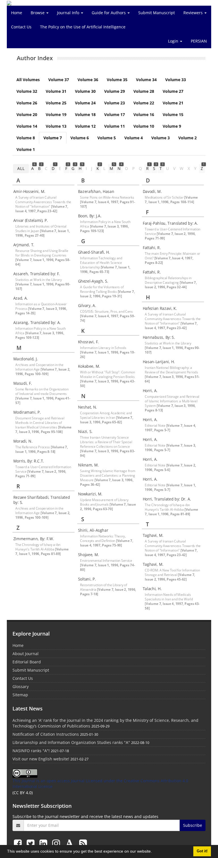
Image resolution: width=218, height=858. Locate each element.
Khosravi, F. (88, 341)
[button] (154, 852)
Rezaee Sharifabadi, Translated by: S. (41, 500)
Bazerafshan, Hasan (96, 191)
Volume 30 (85, 91)
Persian (199, 41)
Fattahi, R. (152, 247)
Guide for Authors (109, 12)
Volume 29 (114, 91)
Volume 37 (58, 79)
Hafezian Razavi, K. (160, 308)
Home (16, 12)
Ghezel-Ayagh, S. (93, 281)
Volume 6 (79, 137)
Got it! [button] (202, 851)
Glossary (20, 686)
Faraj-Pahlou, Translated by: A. (170, 223)
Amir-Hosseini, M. (29, 191)
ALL (21, 168)
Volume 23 (114, 103)
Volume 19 (56, 114)
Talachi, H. (152, 588)
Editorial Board (26, 661)
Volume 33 (175, 79)
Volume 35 (117, 79)
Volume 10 (143, 126)
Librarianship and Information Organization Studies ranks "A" (71, 742)
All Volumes (28, 79)
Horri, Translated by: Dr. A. (167, 499)
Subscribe (192, 825)
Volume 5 (106, 137)
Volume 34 (146, 79)
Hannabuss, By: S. (159, 337)
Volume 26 (26, 103)
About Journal (25, 653)
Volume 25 (56, 103)
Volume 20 (26, 114)
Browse (38, 12)
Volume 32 (26, 91)
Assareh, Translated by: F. (36, 273)
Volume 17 (114, 114)
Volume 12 (85, 126)
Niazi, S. (85, 431)
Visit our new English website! (40, 759)
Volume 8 (25, 137)
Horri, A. (150, 390)
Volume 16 (143, 114)
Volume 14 (26, 126)
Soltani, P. (87, 579)
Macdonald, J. (25, 358)
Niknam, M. (88, 465)
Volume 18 (85, 114)
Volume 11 (114, 126)
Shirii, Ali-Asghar (93, 530)
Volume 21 (173, 103)
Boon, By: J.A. (90, 215)
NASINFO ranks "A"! (31, 750)
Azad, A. (20, 298)
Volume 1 (25, 149)
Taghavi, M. (153, 535)
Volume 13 (56, 126)
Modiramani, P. (27, 412)
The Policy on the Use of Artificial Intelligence (82, 27)
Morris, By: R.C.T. (28, 461)
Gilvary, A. (87, 305)
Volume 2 (187, 137)
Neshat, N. (87, 407)
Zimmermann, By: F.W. (33, 538)
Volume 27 (173, 91)
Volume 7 (52, 137)
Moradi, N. (22, 441)
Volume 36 (87, 79)
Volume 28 (143, 91)
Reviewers (193, 12)
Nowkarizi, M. (90, 494)
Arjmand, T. (23, 244)
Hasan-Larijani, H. (159, 361)
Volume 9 (172, 126)
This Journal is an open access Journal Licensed (57, 780)
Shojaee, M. (88, 554)
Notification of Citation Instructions (45, 734)
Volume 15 (173, 114)
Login (173, 41)
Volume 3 (160, 137)
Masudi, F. (22, 383)
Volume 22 (143, 103)
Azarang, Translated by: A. (37, 322)
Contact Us (21, 27)
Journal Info (68, 12)
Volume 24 (85, 103)
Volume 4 (133, 137)
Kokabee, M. (89, 366)
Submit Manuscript (156, 12)
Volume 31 (56, 91)
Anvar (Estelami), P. (30, 220)
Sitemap (20, 694)
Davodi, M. (152, 191)
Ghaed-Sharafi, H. (94, 252)
